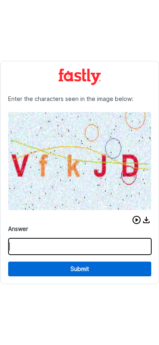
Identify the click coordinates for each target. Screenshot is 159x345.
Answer (18, 228)
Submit (80, 268)
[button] (136, 220)
